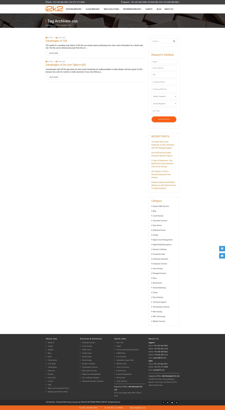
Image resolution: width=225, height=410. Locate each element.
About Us (169, 9)
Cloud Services (92, 9)
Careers (50, 381)
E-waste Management (123, 374)
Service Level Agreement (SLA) (127, 350)
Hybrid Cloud (86, 357)
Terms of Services (122, 367)
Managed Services (159, 273)
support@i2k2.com (159, 358)
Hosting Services (73, 9)
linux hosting (158, 268)
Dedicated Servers (88, 342)
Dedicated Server (159, 230)
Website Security (159, 321)
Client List (51, 371)
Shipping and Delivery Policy (58, 392)
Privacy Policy (121, 371)
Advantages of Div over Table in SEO (66, 64)
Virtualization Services (161, 307)
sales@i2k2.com (159, 370)
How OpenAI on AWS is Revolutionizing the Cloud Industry (161, 174)
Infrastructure (52, 360)
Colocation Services (160, 220)
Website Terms (121, 364)
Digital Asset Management (163, 240)
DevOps (155, 235)
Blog (159, 9)
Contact (50, 346)
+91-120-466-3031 (60, 2)
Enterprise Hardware (160, 259)
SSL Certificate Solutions (90, 378)
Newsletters (157, 283)
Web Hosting (157, 312)
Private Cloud (87, 353)
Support (50, 350)
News (155, 278)
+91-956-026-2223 (161, 349)
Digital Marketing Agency (162, 244)
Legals (118, 346)
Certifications (52, 367)
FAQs (49, 385)
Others (50, 38)
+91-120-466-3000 (139, 2)
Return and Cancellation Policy (58, 388)
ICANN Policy (120, 353)
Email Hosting (87, 360)
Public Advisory (121, 381)
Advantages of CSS (56, 40)
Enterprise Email (159, 254)
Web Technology (159, 316)
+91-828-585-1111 (155, 2)
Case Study (52, 364)
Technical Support (159, 302)
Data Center (157, 225)
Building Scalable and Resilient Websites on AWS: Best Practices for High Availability (163, 185)
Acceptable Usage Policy (125, 360)
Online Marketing (159, 288)
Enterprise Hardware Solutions (93, 381)
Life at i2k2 (52, 378)
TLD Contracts (121, 357)
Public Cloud (86, 350)
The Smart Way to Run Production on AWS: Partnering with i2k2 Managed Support (162, 145)
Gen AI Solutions (111, 9)
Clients (148, 9)
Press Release (158, 297)
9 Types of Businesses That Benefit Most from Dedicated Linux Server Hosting (162, 163)
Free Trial (119, 342)
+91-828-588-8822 (171, 2)
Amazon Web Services (161, 206)
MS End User (120, 378)
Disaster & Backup (160, 249)
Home (48, 25)
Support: (126, 2)
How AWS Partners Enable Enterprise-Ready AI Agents (161, 154)
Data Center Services (89, 371)
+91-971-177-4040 (77, 2)
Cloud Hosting (158, 216)
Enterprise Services (132, 9)
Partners (51, 374)
